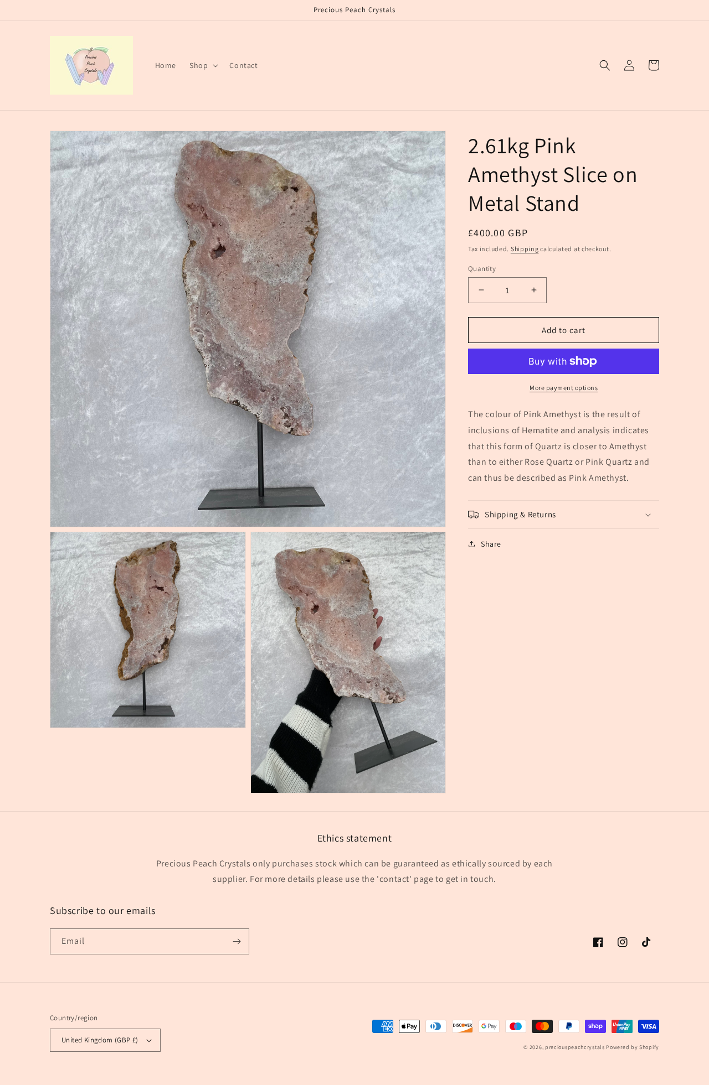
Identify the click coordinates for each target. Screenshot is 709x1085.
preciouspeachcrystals (575, 1047)
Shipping (525, 249)
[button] (203, 65)
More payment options (564, 387)
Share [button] (491, 544)
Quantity (482, 268)
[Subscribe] (236, 941)
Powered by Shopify (632, 1047)
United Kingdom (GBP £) (99, 1040)
